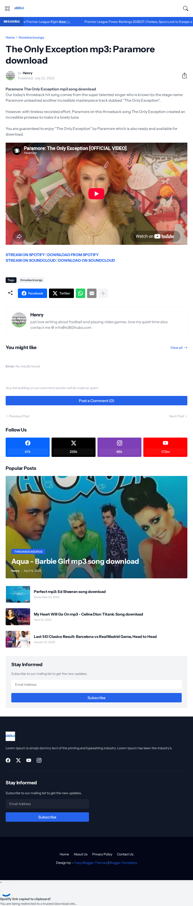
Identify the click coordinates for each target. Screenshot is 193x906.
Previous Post (19, 416)
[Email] (91, 293)
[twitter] (18, 760)
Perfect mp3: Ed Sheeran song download (70, 591)
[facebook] (8, 760)
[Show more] (103, 293)
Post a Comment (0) (96, 400)
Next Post (176, 416)
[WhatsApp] (80, 293)
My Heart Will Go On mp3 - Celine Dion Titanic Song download (88, 614)
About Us (81, 854)
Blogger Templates (123, 863)
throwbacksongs (31, 37)
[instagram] (39, 760)
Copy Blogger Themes (90, 863)
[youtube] (28, 760)
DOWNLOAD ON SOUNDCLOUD (86, 260)
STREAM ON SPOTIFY (25, 254)
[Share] (182, 75)
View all (176, 348)
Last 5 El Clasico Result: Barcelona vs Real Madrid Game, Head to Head (95, 636)
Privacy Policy (102, 854)
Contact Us (125, 854)
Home (10, 37)
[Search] (185, 8)
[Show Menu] (7, 8)
